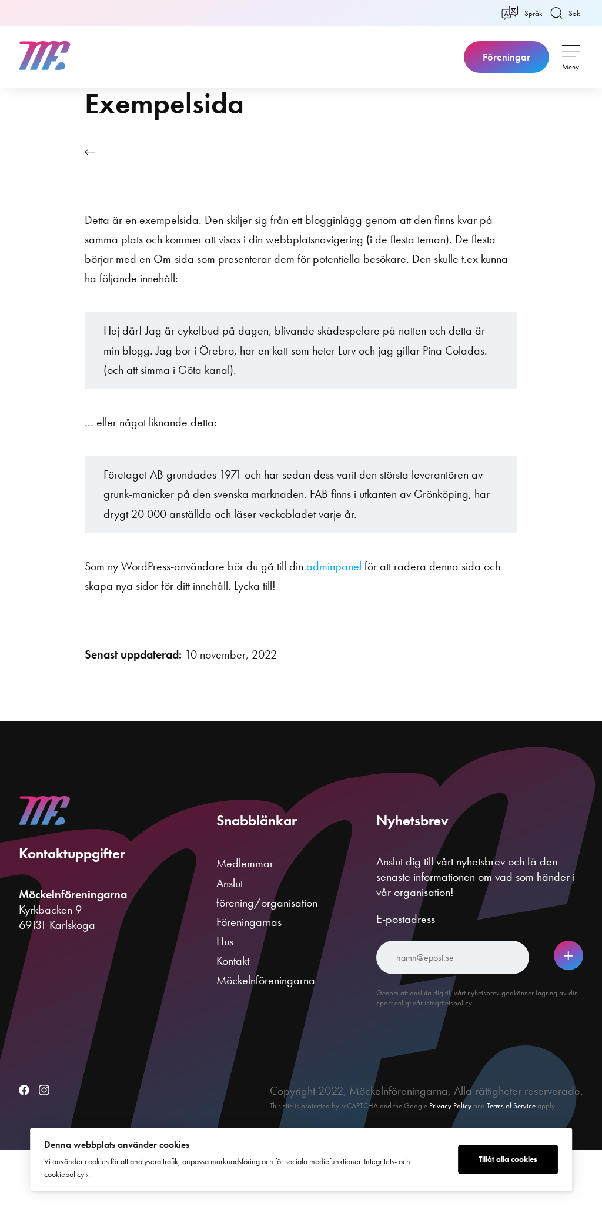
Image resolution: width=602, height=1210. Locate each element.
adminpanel (334, 566)
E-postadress (405, 919)
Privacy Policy (450, 1106)
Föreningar (506, 57)
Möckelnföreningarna (265, 980)
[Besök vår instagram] (44, 1090)
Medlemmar (244, 863)
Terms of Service (511, 1106)
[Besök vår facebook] (24, 1090)
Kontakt (232, 960)
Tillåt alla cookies (508, 1159)
